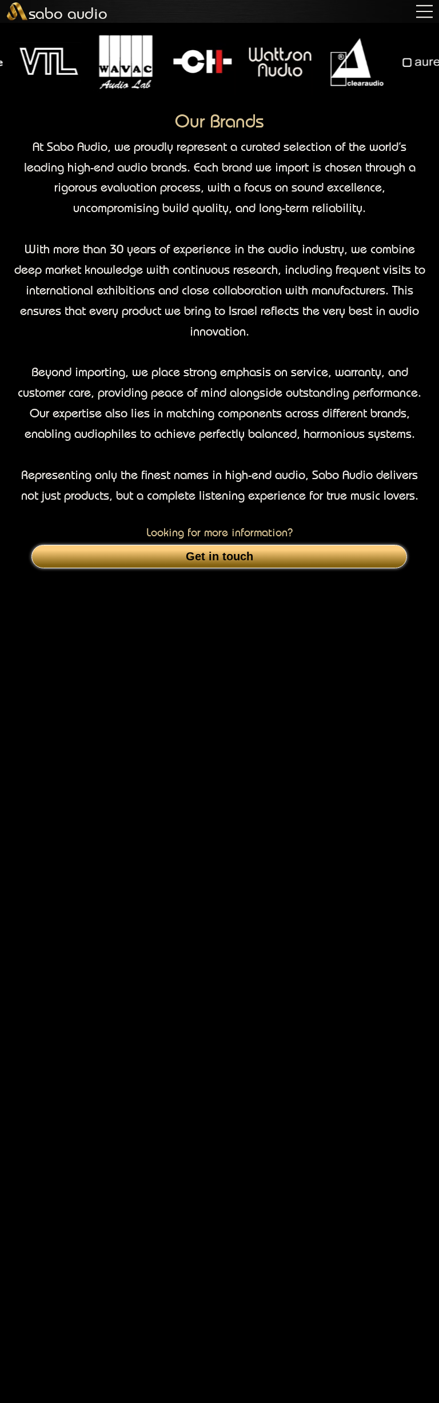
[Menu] (424, 11)
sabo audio (68, 12)
